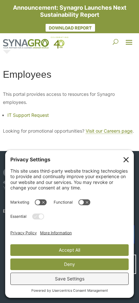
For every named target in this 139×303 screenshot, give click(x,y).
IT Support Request (28, 115)
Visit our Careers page (109, 131)
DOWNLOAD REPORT (70, 27)
